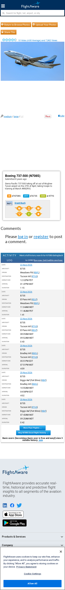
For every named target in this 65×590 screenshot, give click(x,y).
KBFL (36, 272)
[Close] (61, 551)
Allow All (32, 583)
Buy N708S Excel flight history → (33, 433)
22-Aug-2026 (26, 265)
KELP (34, 299)
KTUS (34, 276)
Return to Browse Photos (17, 24)
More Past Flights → (32, 428)
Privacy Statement (26, 567)
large (16, 116)
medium (8, 116)
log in (23, 236)
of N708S (14, 196)
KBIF (44, 380)
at (47, 196)
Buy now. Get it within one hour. (48, 260)
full (21, 116)
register (41, 236)
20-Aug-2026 (26, 346)
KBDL (34, 353)
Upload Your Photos (46, 24)
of (30, 196)
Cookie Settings (32, 573)
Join (40, 440)
